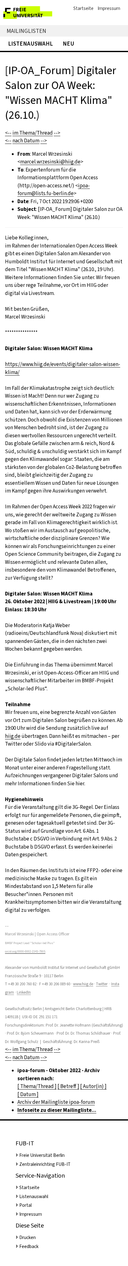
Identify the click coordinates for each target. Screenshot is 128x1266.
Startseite (83, 8)
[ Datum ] (28, 1094)
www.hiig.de (83, 984)
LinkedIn (24, 992)
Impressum (109, 8)
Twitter (101, 984)
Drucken (27, 1237)
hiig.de (13, 736)
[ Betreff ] (68, 1086)
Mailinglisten (26, 31)
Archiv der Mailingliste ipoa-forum (56, 1102)
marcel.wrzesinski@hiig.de (50, 161)
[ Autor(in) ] (93, 1086)
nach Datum (25, 140)
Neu (68, 43)
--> (57, 132)
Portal (25, 1205)
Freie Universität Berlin (42, 1155)
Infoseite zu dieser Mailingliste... (56, 1110)
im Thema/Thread (32, 132)
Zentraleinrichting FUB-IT (45, 1164)
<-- (8, 132)
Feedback (29, 1246)
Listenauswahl (30, 43)
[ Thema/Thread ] (37, 1086)
